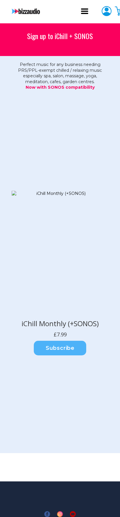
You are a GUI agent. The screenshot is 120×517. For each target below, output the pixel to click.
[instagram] (60, 514)
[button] (84, 11)
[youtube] (73, 514)
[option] (58, 253)
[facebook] (47, 514)
